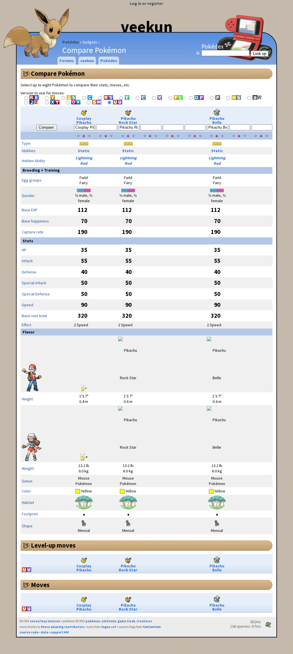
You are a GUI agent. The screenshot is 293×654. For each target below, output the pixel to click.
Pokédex (70, 42)
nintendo (109, 621)
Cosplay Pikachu (83, 120)
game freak (126, 621)
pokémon (93, 621)
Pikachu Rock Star (128, 120)
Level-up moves (53, 545)
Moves (40, 585)
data (44, 632)
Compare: (47, 127)
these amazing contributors (63, 627)
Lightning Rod (84, 160)
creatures (144, 621)
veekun (147, 27)
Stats (28, 240)
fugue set (108, 627)
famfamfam (152, 627)
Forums (67, 60)
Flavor (29, 332)
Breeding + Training (41, 170)
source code (29, 632)
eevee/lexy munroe (45, 621)
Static (84, 150)
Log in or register (146, 3)
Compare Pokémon (58, 73)
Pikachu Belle (216, 120)
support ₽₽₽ (59, 632)
